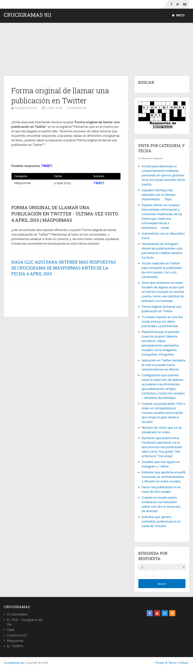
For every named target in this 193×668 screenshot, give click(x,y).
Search (162, 583)
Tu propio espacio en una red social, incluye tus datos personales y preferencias (162, 321)
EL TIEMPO (15, 646)
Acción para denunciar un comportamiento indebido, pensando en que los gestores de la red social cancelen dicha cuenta (163, 175)
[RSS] (172, 613)
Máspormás (15, 641)
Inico (180, 15)
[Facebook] (150, 613)
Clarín (11, 630)
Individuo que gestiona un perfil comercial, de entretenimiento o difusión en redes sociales (163, 477)
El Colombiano (17, 614)
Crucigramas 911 (27, 15)
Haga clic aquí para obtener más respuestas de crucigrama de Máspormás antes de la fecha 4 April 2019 (63, 267)
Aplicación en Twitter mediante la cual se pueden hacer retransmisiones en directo (163, 365)
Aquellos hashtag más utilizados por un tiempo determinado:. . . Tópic (158, 194)
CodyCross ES (17, 635)
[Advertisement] (96, 49)
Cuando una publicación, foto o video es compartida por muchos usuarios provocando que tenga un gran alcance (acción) (163, 413)
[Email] (165, 613)
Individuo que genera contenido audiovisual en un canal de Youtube (161, 521)
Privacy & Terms (165, 662)
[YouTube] (157, 613)
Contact (183, 662)
